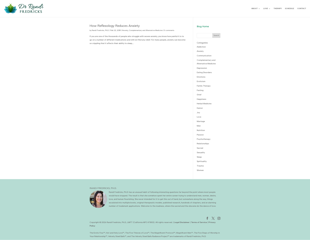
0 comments (169, 30)
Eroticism (201, 81)
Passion (200, 135)
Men (199, 126)
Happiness (201, 99)
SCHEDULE (289, 9)
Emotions (201, 77)
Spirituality (202, 161)
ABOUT (254, 9)
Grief (199, 94)
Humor (200, 108)
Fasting (200, 90)
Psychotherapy (203, 139)
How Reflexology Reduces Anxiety (115, 26)
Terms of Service (199, 222)
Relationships (203, 143)
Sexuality (201, 152)
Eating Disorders (204, 72)
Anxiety (125, 30)
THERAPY (278, 9)
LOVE (265, 9)
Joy (198, 112)
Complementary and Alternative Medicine (146, 30)
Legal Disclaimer (182, 222)
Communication (204, 55)
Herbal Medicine (204, 103)
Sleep (199, 157)
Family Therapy (203, 86)
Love (199, 117)
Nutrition (201, 130)
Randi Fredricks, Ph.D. (100, 30)
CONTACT (301, 9)
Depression (202, 68)
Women (200, 170)
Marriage (201, 121)
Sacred (200, 148)
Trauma (200, 166)
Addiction (201, 47)
